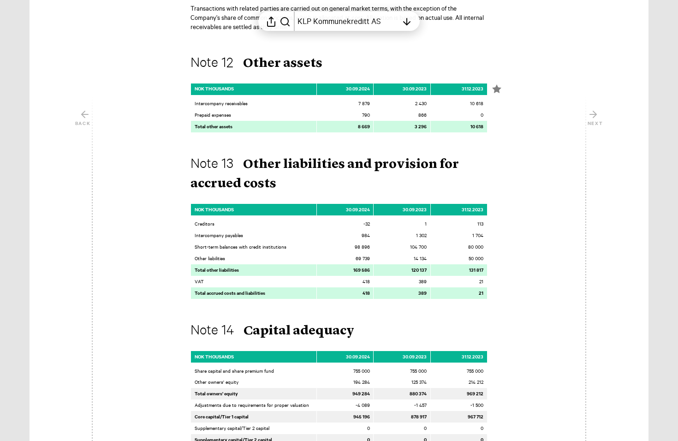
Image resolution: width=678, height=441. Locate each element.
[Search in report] (285, 21)
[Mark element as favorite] (496, 89)
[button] (263, 63)
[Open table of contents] (406, 21)
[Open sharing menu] (271, 21)
